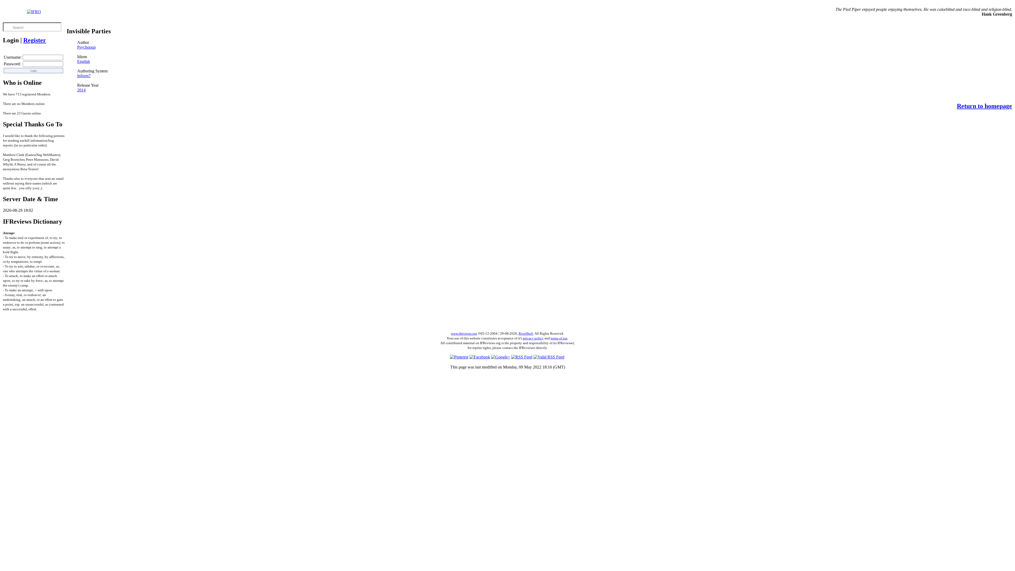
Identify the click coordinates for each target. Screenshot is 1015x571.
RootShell (526, 333)
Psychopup (86, 47)
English (83, 61)
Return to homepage (984, 106)
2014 (81, 90)
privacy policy (533, 338)
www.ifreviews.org (464, 333)
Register (34, 40)
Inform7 (84, 75)
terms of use (559, 338)
